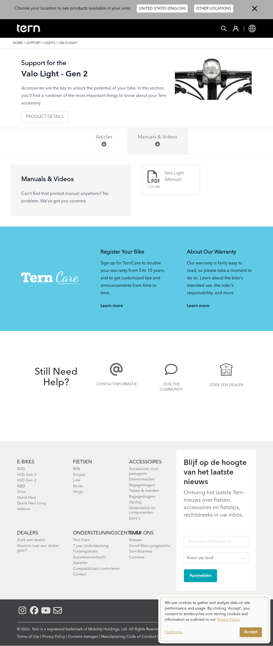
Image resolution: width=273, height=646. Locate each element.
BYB (76, 469)
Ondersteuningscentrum (107, 533)
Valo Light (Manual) (174, 176)
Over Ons (141, 533)
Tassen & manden (144, 491)
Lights (50, 43)
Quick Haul (26, 498)
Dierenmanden (142, 479)
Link (76, 480)
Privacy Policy (53, 637)
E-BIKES (25, 462)
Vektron (23, 509)
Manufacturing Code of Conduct (128, 637)
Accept (251, 632)
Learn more (112, 306)
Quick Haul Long (31, 503)
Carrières (136, 557)
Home (18, 43)
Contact (79, 574)
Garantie (80, 563)
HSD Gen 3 (26, 475)
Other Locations (213, 8)
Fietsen (82, 462)
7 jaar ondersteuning (91, 546)
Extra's (134, 518)
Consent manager (83, 637)
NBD (21, 486)
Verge (78, 492)
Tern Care (81, 540)
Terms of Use (28, 637)
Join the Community (171, 386)
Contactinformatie (116, 384)
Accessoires (145, 462)
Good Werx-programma (149, 546)
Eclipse (79, 475)
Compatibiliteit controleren (96, 569)
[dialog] (214, 619)
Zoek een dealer (226, 385)
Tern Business (140, 551)
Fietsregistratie (85, 551)
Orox (21, 492)
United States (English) (162, 8)
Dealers (27, 533)
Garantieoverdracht (89, 557)
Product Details (45, 117)
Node (78, 486)
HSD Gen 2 (26, 480)
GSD (21, 469)
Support (33, 43)
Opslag (135, 502)
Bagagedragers (142, 485)
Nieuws (135, 540)
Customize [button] (174, 632)
